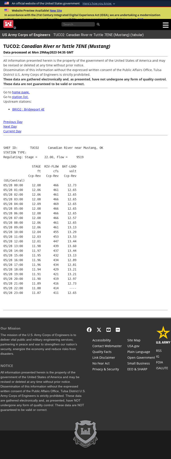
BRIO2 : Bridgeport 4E (28, 109)
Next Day (10, 126)
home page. (21, 92)
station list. (20, 97)
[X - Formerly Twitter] (99, 329)
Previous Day (12, 122)
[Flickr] (118, 329)
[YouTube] (108, 329)
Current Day (12, 131)
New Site (56, 10)
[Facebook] (89, 329)
